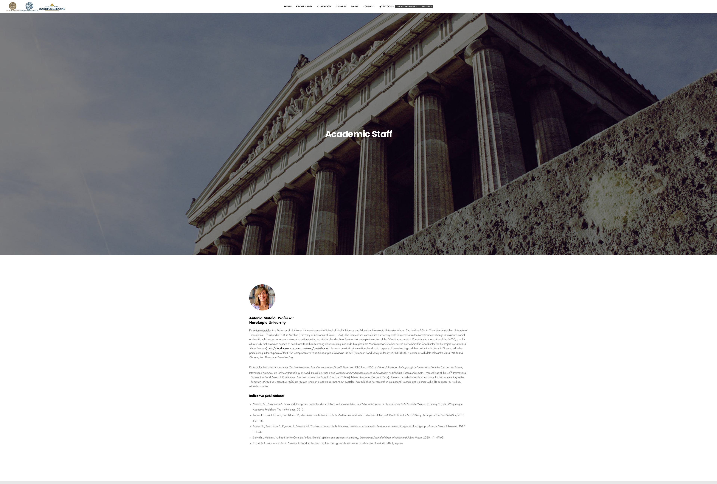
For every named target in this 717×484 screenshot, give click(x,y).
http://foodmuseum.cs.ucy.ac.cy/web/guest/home (298, 348)
